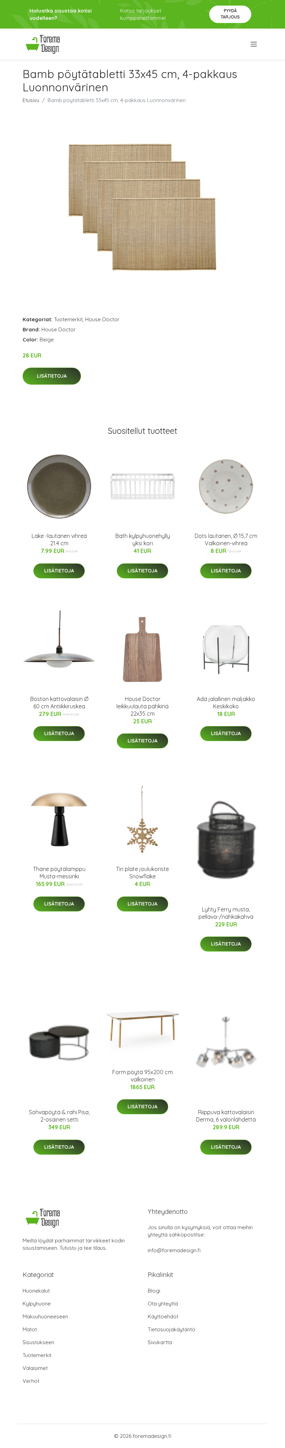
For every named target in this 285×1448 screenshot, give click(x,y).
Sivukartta (160, 1342)
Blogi (154, 1290)
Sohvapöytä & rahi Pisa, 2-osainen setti (59, 1116)
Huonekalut (36, 1290)
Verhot (31, 1381)
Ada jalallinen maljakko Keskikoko (226, 702)
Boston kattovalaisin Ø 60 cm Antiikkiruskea (59, 702)
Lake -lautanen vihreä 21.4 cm (59, 539)
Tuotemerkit (68, 319)
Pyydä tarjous (230, 14)
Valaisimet (35, 1368)
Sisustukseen (38, 1342)
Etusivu (31, 100)
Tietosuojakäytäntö (171, 1329)
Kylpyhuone (37, 1303)
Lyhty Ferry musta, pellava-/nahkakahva (225, 913)
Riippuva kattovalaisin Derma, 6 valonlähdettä (226, 1116)
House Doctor (102, 319)
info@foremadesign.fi (174, 1250)
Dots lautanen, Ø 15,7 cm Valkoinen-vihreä (226, 539)
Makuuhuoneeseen (45, 1316)
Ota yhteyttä (163, 1303)
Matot (30, 1329)
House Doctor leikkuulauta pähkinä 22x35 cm (142, 706)
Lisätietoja (52, 376)
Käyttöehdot (163, 1316)
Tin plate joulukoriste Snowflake (142, 872)
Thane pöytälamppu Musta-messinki (59, 872)
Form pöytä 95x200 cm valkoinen (142, 1076)
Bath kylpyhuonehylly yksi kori (142, 539)
